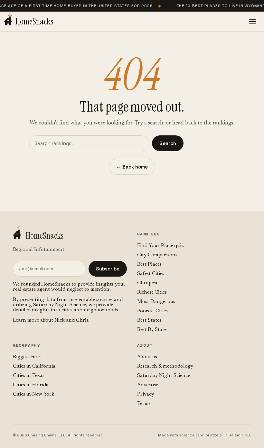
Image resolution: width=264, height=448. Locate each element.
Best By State (151, 329)
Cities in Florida (31, 385)
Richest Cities (152, 292)
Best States (149, 320)
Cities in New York (33, 394)
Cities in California (34, 366)
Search (167, 143)
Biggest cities (27, 357)
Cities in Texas (28, 375)
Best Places (149, 264)
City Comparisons (157, 255)
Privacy (145, 394)
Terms (144, 403)
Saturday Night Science (59, 304)
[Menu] (253, 21)
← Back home (132, 167)
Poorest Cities (152, 311)
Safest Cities (150, 273)
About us (147, 357)
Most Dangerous (156, 301)
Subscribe (107, 269)
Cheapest (147, 283)
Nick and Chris (71, 320)
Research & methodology (165, 366)
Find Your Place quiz (160, 245)
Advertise (147, 385)
